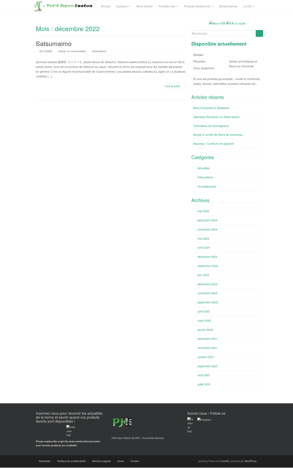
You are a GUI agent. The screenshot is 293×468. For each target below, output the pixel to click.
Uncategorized (207, 186)
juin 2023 (203, 275)
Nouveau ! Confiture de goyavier (213, 144)
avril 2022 (204, 311)
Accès (120, 461)
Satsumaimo (54, 43)
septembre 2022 (208, 302)
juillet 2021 (204, 384)
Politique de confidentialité (71, 461)
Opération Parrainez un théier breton (216, 117)
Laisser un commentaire (72, 51)
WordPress (251, 461)
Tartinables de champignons (211, 126)
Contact (135, 461)
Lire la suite (173, 86)
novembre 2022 (207, 293)
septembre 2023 (208, 266)
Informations (99, 51)
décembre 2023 (207, 257)
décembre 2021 (207, 339)
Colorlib (224, 461)
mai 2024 (203, 238)
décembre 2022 (207, 284)
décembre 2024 (207, 220)
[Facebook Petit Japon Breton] (204, 419)
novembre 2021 (207, 348)
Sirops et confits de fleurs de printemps (218, 135)
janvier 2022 (205, 330)
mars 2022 (204, 320)
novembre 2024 (207, 229)
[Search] (259, 33)
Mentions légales (101, 461)
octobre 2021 (206, 357)
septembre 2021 (208, 366)
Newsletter (44, 461)
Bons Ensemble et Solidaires (211, 108)
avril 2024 (204, 247)
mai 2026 (203, 211)
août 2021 (204, 375)
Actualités (204, 168)
